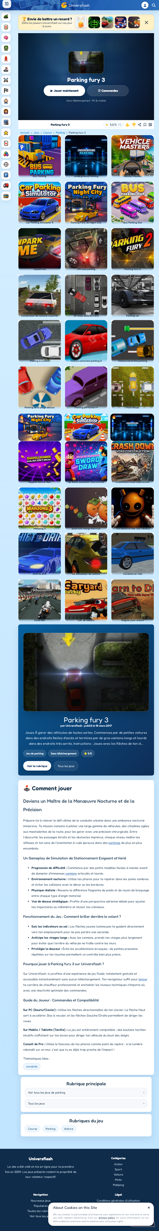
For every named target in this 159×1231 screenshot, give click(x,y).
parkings (114, 843)
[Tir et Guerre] (6, 16)
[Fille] (6, 111)
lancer (143, 979)
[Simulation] (6, 122)
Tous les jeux (66, 766)
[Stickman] (6, 58)
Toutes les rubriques (40, 1211)
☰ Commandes (108, 91)
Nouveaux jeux (41, 1200)
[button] (113, 124)
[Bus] (6, 196)
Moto (118, 1179)
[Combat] (6, 79)
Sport (118, 1169)
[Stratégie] (6, 132)
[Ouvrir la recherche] (153, 5)
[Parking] (6, 174)
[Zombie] (6, 48)
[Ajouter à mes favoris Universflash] (145, 124)
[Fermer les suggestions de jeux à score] (146, 22)
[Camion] (6, 185)
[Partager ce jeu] (139, 124)
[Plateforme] (6, 69)
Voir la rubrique (37, 766)
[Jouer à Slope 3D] (94, 22)
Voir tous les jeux (41, 1216)
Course (47, 132)
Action (118, 1164)
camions (71, 873)
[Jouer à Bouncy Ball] (120, 22)
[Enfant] (6, 101)
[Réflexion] (6, 37)
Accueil (24, 132)
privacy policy (107, 1217)
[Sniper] (6, 164)
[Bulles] (6, 153)
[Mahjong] (6, 27)
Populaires (41, 1205)
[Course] (6, 90)
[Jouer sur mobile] (150, 124)
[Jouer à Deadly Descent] (107, 22)
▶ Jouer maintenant (64, 91)
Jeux (36, 132)
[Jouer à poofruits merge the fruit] (134, 22)
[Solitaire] (6, 143)
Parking (60, 132)
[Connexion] (145, 5)
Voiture (68, 1128)
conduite (31, 1066)
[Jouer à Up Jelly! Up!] (81, 22)
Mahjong (118, 1184)
